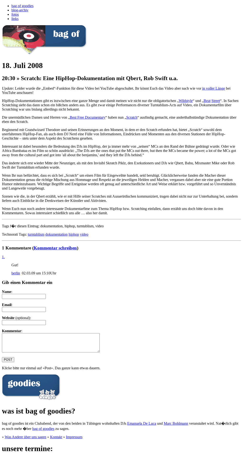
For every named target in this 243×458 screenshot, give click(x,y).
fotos (15, 14)
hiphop (74, 234)
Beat (207, 101)
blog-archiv (19, 10)
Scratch (131, 117)
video (84, 234)
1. (3, 257)
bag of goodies (22, 6)
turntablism (36, 234)
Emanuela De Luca (141, 423)
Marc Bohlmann (176, 423)
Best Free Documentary (87, 117)
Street (215, 101)
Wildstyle (186, 101)
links (15, 19)
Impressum (74, 437)
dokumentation (56, 234)
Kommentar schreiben (55, 247)
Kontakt (56, 437)
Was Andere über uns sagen (25, 437)
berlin (15, 273)
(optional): (16, 318)
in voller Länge (213, 88)
